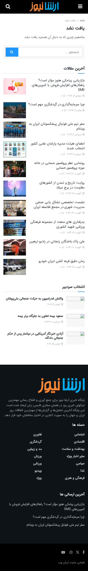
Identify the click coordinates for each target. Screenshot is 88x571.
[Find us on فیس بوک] (84, 552)
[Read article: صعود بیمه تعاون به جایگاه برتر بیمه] (76, 320)
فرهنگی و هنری (75, 477)
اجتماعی (79, 434)
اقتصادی (79, 441)
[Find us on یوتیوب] (63, 552)
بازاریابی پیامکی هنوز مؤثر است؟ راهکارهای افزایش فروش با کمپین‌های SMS (58, 85)
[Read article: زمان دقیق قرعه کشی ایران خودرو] (14, 267)
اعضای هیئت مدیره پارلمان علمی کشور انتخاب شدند (58, 146)
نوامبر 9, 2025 (75, 110)
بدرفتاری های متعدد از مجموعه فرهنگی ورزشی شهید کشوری (57, 224)
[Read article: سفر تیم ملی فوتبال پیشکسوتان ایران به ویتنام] (14, 130)
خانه (82, 20)
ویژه (39, 477)
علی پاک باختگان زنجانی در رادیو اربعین (57, 241)
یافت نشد (70, 20)
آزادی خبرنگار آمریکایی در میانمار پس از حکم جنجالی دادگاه (35, 336)
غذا (83, 470)
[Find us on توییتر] (77, 552)
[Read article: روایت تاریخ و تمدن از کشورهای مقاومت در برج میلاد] (14, 189)
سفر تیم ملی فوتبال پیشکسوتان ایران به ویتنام (57, 126)
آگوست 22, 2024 (74, 213)
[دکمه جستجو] (8, 7)
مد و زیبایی (34, 448)
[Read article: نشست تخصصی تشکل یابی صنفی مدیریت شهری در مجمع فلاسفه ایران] (14, 208)
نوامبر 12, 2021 (54, 304)
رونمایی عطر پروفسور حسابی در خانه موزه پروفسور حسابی (59, 165)
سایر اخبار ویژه (76, 456)
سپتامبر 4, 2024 (74, 134)
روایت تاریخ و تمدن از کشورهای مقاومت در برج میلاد (62, 185)
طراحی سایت (77, 562)
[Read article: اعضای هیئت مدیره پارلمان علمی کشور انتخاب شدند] (14, 149)
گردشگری (36, 441)
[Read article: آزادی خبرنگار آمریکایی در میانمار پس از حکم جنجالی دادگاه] (76, 338)
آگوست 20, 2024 (74, 247)
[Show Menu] (80, 7)
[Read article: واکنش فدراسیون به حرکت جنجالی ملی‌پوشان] (76, 302)
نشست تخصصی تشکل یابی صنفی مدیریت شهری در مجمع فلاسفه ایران (59, 205)
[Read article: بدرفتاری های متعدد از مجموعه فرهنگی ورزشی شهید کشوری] (14, 228)
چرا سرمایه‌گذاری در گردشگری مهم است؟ (56, 104)
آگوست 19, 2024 (74, 267)
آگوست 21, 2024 (74, 232)
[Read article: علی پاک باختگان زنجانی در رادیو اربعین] (14, 247)
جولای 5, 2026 (75, 96)
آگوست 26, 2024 (74, 193)
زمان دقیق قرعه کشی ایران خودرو (62, 261)
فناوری (37, 434)
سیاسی (80, 463)
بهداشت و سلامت (73, 448)
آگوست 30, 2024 (74, 174)
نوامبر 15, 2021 (54, 344)
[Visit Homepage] (44, 6)
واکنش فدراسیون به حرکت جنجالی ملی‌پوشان (34, 298)
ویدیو (38, 470)
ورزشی (37, 463)
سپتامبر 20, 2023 (52, 322)
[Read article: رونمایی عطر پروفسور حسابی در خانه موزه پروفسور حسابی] (14, 169)
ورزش (38, 456)
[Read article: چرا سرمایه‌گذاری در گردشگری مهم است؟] (14, 110)
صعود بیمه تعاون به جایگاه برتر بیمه (40, 315)
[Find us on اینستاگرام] (71, 552)
